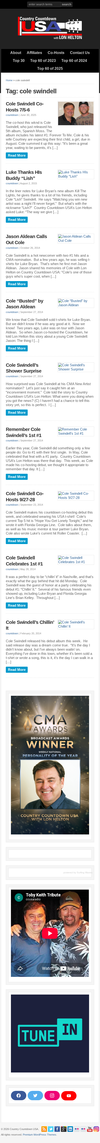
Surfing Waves (84, 872)
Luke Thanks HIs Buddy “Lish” (24, 175)
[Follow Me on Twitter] (50, 1129)
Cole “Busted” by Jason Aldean (24, 304)
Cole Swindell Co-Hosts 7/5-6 (24, 107)
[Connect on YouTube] (90, 1129)
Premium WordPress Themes (39, 1134)
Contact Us (80, 53)
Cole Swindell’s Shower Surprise (23, 368)
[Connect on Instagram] (96, 1129)
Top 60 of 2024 (74, 61)
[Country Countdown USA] (50, 38)
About (15, 53)
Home (9, 80)
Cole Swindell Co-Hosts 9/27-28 (24, 496)
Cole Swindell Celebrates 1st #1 (24, 561)
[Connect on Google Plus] (64, 1129)
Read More (17, 155)
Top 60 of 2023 (43, 61)
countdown (12, 115)
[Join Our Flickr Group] (83, 1129)
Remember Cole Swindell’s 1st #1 (23, 432)
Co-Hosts (56, 53)
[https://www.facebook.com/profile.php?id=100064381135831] (57, 1129)
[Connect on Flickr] (77, 1129)
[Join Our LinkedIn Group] (70, 1129)
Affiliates (34, 53)
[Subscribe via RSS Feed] (44, 1129)
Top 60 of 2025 (50, 69)
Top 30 (19, 61)
